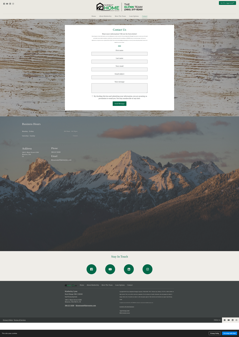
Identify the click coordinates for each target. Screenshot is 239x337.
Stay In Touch (119, 256)
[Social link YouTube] (7, 3)
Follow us (217, 320)
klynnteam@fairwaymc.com (61, 160)
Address (27, 148)
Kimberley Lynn (74, 293)
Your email (119, 66)
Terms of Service (20, 320)
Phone (54, 148)
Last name (119, 58)
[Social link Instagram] (13, 3)
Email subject (119, 74)
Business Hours (31, 124)
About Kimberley (105, 16)
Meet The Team (120, 16)
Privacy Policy (8, 320)
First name (119, 50)
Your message (119, 82)
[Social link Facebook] (4, 3)
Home (94, 16)
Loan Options (134, 16)
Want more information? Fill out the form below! (120, 38)
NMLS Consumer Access (125, 313)
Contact (144, 16)
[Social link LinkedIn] (10, 3)
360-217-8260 (55, 152)
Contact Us (119, 29)
